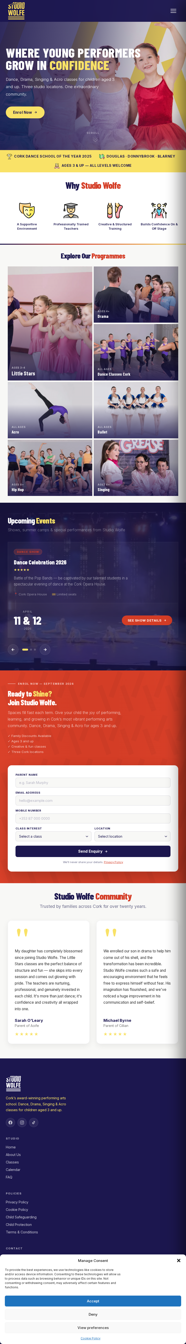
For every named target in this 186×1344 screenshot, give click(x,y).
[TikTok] (33, 1122)
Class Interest (29, 828)
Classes (12, 1162)
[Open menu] (173, 11)
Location (102, 828)
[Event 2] (31, 650)
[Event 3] (35, 650)
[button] (178, 1260)
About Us (13, 1155)
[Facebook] (10, 1122)
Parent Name (27, 774)
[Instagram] (22, 1122)
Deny (93, 1314)
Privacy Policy (113, 862)
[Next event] (45, 649)
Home (11, 1147)
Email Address (28, 792)
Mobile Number (28, 810)
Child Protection (19, 1225)
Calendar (13, 1170)
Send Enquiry (90, 851)
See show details (145, 620)
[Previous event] (13, 649)
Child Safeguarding (21, 1217)
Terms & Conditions (22, 1232)
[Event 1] (25, 650)
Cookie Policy (91, 1338)
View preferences (93, 1327)
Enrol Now (22, 112)
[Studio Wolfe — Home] (16, 11)
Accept (93, 1301)
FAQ (9, 1177)
